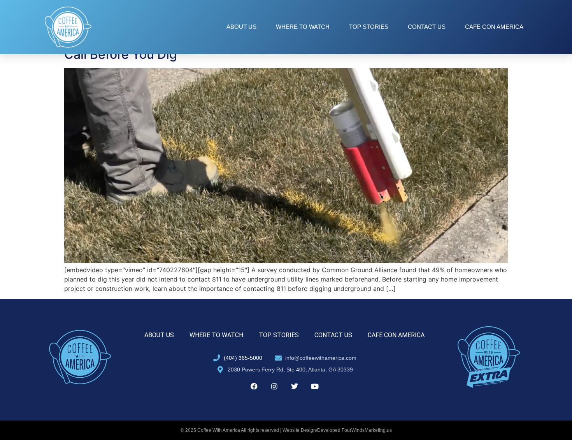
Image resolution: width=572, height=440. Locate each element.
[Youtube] (315, 386)
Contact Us (427, 26)
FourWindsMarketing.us (367, 430)
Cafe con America (494, 26)
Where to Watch (303, 26)
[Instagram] (274, 386)
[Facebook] (254, 386)
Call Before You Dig (120, 54)
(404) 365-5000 (243, 358)
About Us (241, 26)
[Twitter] (295, 386)
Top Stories (368, 26)
